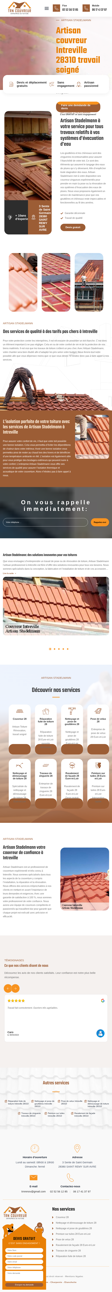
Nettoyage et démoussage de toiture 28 (76, 1223)
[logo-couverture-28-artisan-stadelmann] (24, 14)
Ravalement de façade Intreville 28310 (84, 1114)
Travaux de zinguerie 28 (68, 1250)
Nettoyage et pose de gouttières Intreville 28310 (44, 1103)
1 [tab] (50, 649)
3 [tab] (59, 649)
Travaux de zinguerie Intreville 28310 (31, 1114)
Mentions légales (74, 1276)
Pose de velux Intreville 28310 (71, 1102)
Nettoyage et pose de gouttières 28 (74, 1228)
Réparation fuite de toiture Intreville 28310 (18, 1102)
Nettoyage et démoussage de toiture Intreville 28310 (98, 1103)
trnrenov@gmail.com (33, 1191)
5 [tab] (67, 649)
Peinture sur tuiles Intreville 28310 (56, 1114)
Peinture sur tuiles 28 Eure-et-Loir (73, 1234)
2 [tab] (54, 649)
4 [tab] (63, 649)
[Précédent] (8, 988)
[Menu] (46, 8)
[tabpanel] (56, 592)
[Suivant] (15, 988)
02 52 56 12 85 (70, 9)
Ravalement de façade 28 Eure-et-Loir (75, 1245)
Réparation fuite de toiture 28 (71, 1256)
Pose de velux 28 (65, 1239)
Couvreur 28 (62, 1217)
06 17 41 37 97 (99, 9)
